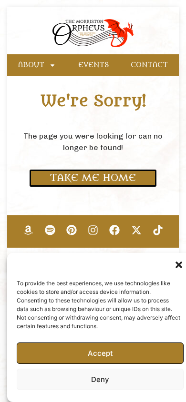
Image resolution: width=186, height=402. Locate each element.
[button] (179, 265)
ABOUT (31, 65)
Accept (100, 353)
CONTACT (149, 65)
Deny (100, 379)
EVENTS (93, 65)
